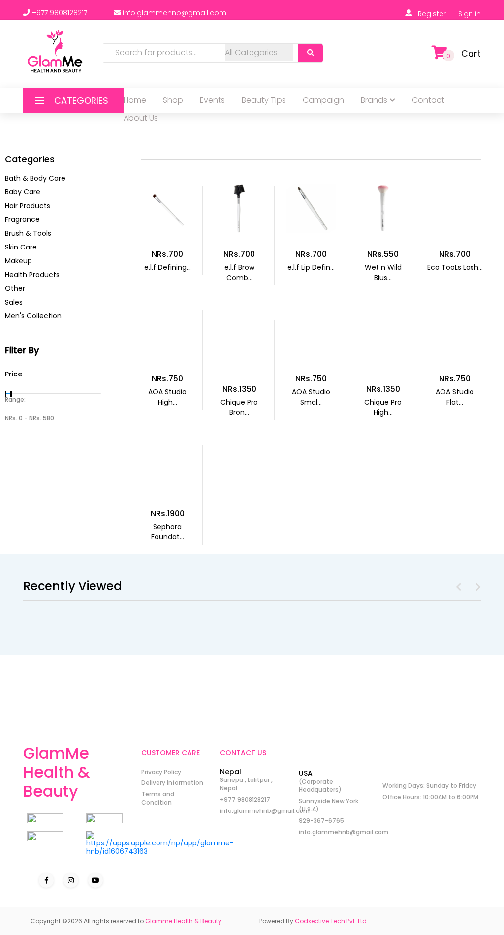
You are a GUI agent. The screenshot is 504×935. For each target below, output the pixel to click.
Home (135, 100)
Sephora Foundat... (167, 532)
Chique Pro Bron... (239, 407)
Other (15, 288)
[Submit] (310, 53)
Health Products (32, 275)
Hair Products (27, 206)
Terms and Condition (157, 798)
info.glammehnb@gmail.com (265, 811)
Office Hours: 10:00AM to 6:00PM (430, 797)
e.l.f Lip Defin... (311, 267)
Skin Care (21, 247)
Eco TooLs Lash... (455, 267)
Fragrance (22, 219)
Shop (173, 100)
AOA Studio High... (167, 397)
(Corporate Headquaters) (320, 786)
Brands (374, 100)
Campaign (323, 100)
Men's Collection (33, 316)
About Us (141, 118)
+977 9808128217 (245, 799)
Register (432, 14)
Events (212, 100)
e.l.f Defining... (167, 267)
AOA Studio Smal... (311, 397)
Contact (428, 100)
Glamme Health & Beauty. (184, 921)
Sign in (469, 14)
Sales (14, 302)
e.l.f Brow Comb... (239, 272)
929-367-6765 (321, 820)
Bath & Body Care (35, 178)
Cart (471, 53)
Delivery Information (172, 783)
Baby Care (22, 192)
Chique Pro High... (383, 407)
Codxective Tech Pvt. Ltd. (331, 921)
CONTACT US (243, 753)
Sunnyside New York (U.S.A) (328, 805)
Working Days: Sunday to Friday (429, 785)
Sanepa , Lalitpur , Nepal (246, 784)
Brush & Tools (28, 233)
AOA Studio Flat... (455, 397)
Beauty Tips (264, 100)
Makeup (18, 261)
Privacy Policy (161, 772)
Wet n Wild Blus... (383, 272)
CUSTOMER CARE (170, 753)
